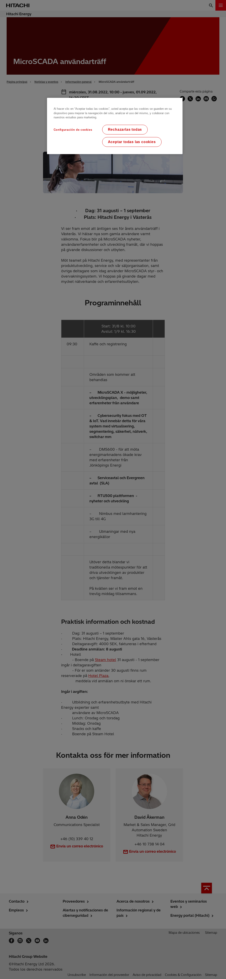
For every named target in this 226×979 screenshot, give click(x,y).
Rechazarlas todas (125, 129)
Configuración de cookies (73, 129)
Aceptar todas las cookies (132, 142)
